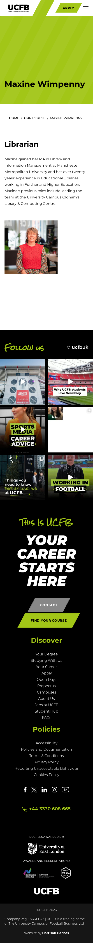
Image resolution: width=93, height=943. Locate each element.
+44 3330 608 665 (50, 809)
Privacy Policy (46, 762)
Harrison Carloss (55, 933)
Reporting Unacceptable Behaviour (46, 769)
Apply (47, 673)
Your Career (46, 667)
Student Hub (46, 711)
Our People (34, 118)
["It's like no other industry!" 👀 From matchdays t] (70, 477)
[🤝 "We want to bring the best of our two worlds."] (22, 382)
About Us (46, 699)
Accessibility (46, 743)
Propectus (46, 686)
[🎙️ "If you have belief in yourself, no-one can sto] (22, 429)
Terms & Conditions (46, 756)
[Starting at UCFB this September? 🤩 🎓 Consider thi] (22, 477)
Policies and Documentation (46, 750)
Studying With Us (46, 661)
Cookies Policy (46, 775)
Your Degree (46, 654)
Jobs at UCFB (46, 705)
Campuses (46, 692)
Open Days (46, 680)
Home (14, 118)
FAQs (46, 718)
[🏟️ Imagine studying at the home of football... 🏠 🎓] (70, 382)
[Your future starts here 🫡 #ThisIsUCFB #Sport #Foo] (70, 429)
